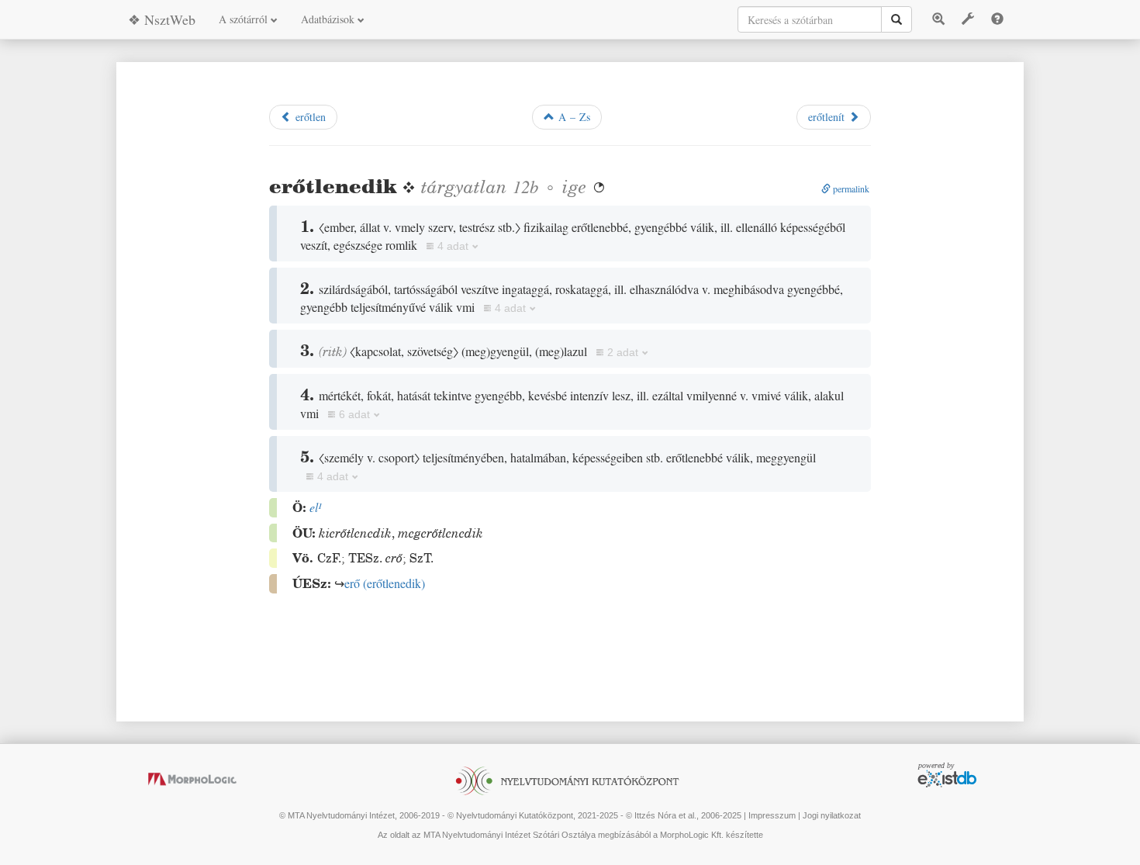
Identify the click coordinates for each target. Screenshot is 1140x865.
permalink (850, 188)
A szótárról (245, 19)
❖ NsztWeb (161, 19)
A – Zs (572, 116)
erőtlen (309, 116)
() (384, 583)
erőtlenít (828, 116)
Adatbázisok (329, 19)
